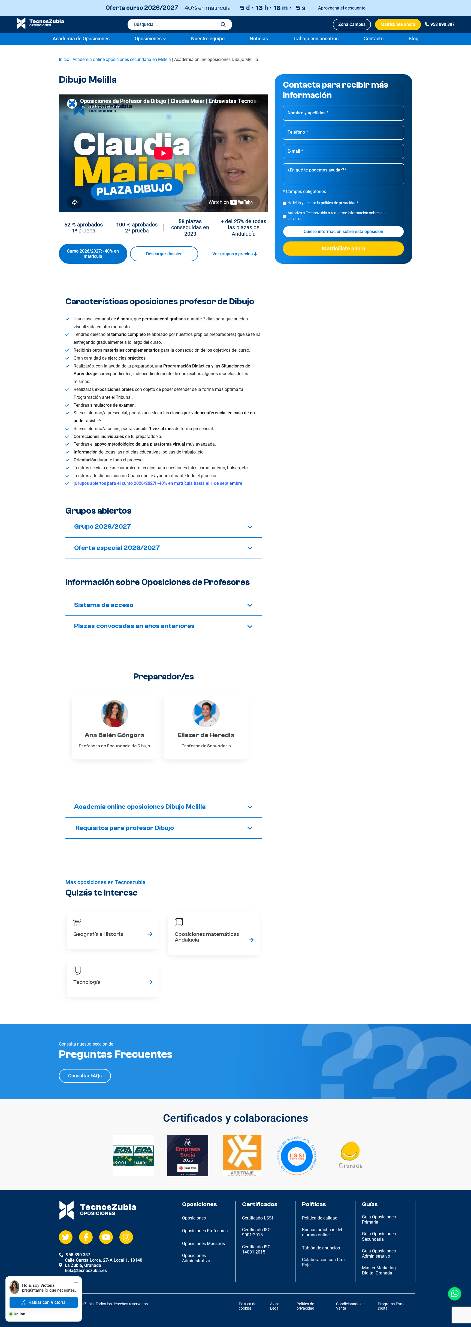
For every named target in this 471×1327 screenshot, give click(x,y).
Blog (413, 38)
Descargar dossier (164, 253)
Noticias (259, 38)
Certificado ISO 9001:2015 (256, 1232)
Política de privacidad (305, 1306)
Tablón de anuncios (321, 1248)
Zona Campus (352, 24)
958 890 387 (442, 24)
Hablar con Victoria (47, 1302)
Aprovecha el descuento (342, 8)
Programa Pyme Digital (391, 1306)
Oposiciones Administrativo (196, 1258)
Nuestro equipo (208, 38)
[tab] (163, 527)
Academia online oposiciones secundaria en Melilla (122, 59)
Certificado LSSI (257, 1218)
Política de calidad (319, 1218)
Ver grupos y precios (233, 253)
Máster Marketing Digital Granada (379, 1270)
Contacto (374, 38)
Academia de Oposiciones (81, 38)
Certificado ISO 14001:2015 (256, 1249)
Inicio (64, 59)
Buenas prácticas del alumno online (322, 1232)
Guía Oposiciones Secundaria (379, 1236)
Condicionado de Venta (350, 1306)
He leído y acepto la (323, 203)
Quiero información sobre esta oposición (343, 231)
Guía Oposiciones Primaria (379, 1219)
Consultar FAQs (85, 1075)
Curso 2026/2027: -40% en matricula (93, 254)
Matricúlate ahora (398, 24)
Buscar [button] (223, 24)
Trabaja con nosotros (316, 38)
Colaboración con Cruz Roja (324, 1262)
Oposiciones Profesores (205, 1230)
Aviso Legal (274, 1306)
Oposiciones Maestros (203, 1243)
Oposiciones (148, 38)
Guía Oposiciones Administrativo (379, 1253)
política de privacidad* (339, 203)
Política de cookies (247, 1306)
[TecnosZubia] (40, 27)
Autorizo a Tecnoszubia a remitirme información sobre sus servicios (336, 216)
